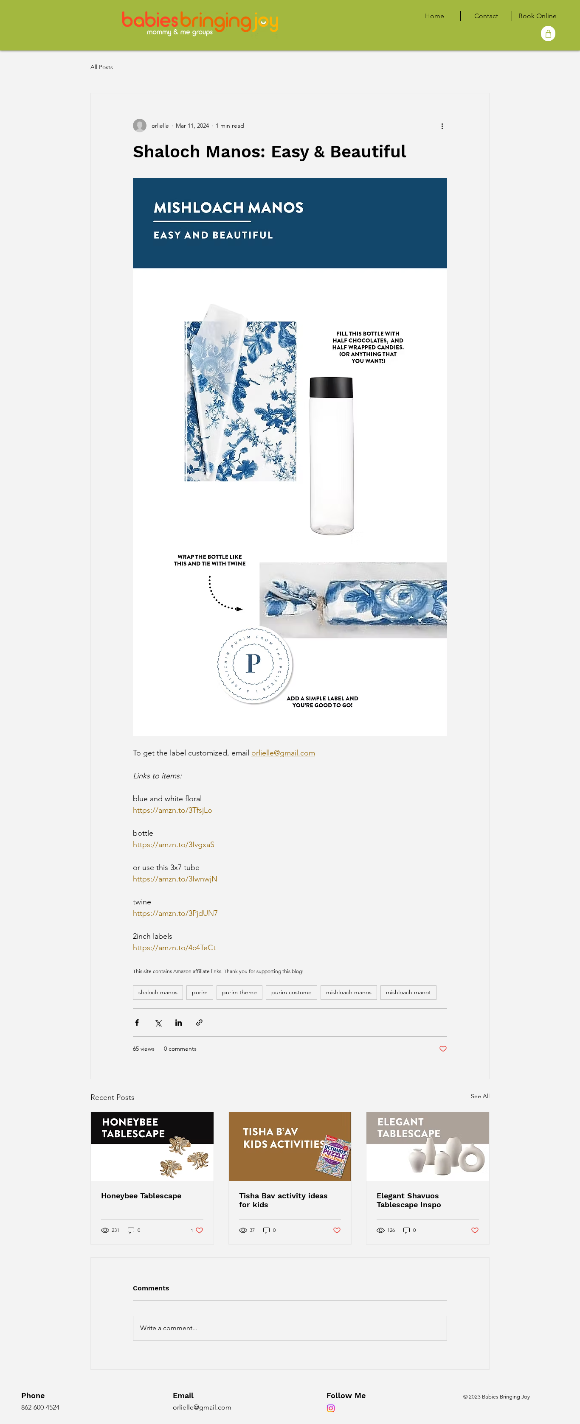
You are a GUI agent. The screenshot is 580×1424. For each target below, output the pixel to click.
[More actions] (442, 125)
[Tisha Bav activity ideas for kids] (290, 1146)
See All (480, 1096)
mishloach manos (349, 992)
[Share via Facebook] (137, 1022)
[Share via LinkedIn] (179, 1022)
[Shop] (548, 33)
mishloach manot (408, 992)
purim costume (291, 992)
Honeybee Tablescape (141, 1195)
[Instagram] (331, 1408)
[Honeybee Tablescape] (152, 1146)
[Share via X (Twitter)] (158, 1022)
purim (200, 992)
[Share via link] (199, 1022)
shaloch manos (157, 992)
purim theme (239, 992)
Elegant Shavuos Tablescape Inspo (409, 1200)
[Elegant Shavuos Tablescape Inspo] (427, 1146)
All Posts (101, 67)
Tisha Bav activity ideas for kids (283, 1200)
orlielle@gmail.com (202, 1407)
